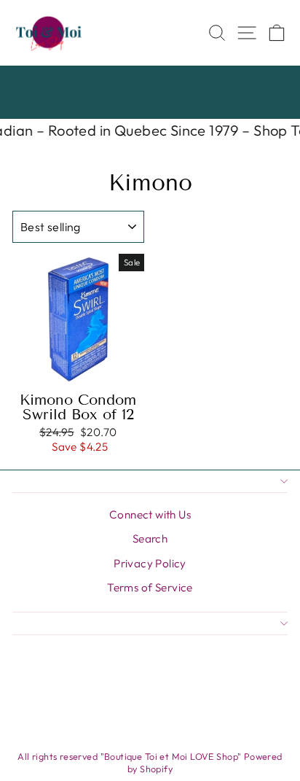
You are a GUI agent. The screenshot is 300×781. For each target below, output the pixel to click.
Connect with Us (150, 514)
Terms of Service (150, 587)
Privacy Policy (150, 563)
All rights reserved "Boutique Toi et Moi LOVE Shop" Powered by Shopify (149, 762)
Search (150, 538)
